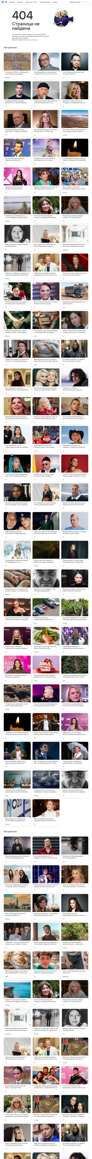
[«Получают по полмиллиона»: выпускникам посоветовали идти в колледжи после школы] (17, 784)
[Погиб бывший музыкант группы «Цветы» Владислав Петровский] (74, 152)
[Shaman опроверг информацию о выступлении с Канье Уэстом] (46, 697)
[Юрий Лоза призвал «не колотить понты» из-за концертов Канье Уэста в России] (17, 353)
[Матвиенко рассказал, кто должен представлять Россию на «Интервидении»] (17, 956)
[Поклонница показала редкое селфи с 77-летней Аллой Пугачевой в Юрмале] (74, 209)
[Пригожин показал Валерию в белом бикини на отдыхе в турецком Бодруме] (46, 238)
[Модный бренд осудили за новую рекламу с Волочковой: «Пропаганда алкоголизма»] (74, 525)
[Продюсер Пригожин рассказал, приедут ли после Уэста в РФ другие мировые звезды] (74, 496)
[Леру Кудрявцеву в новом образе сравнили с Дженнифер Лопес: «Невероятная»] (74, 927)
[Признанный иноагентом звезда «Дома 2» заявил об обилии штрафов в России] (46, 1108)
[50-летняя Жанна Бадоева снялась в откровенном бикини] (46, 209)
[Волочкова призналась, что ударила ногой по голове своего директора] (46, 993)
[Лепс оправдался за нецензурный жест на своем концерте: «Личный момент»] (46, 755)
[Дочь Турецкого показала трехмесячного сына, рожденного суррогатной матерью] (17, 381)
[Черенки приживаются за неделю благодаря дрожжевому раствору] (74, 611)
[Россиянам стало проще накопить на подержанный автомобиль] (46, 324)
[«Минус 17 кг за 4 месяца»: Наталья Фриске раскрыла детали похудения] (74, 726)
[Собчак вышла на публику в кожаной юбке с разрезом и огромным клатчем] (74, 755)
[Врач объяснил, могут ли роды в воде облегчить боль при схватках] (46, 353)
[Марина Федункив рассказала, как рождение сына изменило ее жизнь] (17, 410)
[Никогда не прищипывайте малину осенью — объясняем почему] (74, 1079)
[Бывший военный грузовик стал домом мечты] (74, 295)
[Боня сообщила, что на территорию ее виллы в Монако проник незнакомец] (17, 439)
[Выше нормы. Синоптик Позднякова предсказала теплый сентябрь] (74, 180)
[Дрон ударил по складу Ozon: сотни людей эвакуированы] (17, 812)
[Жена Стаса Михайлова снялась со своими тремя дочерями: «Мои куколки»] (17, 1022)
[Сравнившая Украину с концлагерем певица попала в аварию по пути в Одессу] (74, 640)
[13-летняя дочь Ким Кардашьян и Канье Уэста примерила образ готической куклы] (17, 468)
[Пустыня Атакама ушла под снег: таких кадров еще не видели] (74, 123)
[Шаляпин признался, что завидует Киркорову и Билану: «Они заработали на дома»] (46, 1051)
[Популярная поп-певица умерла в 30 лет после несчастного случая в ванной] (17, 726)
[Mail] (2, 2)
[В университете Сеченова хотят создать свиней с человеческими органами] (17, 582)
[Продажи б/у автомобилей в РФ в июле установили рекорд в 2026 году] (46, 956)
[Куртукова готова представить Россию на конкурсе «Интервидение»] (17, 669)
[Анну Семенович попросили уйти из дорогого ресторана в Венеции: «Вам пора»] (74, 267)
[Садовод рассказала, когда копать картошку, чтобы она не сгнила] (74, 669)
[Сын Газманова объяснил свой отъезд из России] (74, 66)
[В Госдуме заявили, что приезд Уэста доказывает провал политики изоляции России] (74, 353)
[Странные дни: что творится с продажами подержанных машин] (46, 898)
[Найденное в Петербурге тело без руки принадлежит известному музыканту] (46, 582)
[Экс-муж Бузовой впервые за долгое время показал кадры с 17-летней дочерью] (74, 410)
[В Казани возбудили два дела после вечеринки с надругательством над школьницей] (74, 993)
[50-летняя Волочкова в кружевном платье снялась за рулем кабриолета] (17, 898)
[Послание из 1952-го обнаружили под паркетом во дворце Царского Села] (17, 66)
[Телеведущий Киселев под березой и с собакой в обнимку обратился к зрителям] (17, 123)
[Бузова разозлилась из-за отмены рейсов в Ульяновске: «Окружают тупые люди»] (17, 611)
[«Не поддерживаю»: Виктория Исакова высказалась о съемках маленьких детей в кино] (74, 898)
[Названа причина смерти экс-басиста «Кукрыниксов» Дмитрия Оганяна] (74, 784)
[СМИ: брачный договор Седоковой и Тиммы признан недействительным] (17, 525)
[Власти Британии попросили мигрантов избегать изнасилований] (17, 1051)
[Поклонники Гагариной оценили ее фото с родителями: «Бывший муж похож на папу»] (46, 381)
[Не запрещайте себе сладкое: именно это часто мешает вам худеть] (46, 669)
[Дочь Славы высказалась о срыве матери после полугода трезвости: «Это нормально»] (46, 295)
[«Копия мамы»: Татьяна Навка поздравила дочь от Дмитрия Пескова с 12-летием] (74, 554)
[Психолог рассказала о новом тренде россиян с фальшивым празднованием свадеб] (17, 324)
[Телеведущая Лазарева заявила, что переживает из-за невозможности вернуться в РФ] (17, 554)
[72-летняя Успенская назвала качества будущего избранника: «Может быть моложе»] (74, 956)
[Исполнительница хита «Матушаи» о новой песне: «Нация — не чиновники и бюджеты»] (17, 870)
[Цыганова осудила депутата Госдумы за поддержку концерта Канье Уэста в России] (74, 94)
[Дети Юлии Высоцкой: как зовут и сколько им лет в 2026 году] (46, 123)
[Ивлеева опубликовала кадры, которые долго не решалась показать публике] (17, 295)
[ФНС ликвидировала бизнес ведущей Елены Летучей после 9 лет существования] (46, 812)
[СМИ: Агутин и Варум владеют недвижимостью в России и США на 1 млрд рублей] (46, 267)
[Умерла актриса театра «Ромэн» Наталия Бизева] (17, 238)
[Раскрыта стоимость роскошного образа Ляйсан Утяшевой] (74, 582)
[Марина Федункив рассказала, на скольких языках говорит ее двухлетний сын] (46, 180)
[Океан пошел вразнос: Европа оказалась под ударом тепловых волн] (17, 1137)
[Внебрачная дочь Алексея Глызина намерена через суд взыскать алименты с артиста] (46, 1022)
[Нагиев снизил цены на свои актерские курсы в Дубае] (46, 468)
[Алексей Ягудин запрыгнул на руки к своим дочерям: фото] (17, 755)
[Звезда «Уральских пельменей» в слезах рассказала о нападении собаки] (74, 324)
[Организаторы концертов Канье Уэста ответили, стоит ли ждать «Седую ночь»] (17, 496)
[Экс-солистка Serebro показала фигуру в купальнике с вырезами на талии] (17, 927)
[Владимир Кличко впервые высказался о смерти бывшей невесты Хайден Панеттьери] (17, 94)
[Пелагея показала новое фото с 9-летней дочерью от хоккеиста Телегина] (74, 1022)
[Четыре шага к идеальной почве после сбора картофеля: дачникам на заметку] (17, 697)
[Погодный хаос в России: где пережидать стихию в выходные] (46, 784)
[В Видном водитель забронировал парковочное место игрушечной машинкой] (46, 611)
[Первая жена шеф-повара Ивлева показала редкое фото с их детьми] (46, 94)
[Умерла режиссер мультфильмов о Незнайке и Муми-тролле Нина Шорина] (46, 1079)
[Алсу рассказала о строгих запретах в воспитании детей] (17, 841)
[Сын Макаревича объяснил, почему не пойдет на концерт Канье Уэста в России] (46, 870)
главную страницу (31, 40)
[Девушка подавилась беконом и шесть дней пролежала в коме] (74, 238)
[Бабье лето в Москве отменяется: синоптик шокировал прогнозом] (17, 267)
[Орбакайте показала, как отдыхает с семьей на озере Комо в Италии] (74, 439)
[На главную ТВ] (5, 2)
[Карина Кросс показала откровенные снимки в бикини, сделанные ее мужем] (17, 640)
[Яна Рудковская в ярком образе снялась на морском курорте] (46, 496)
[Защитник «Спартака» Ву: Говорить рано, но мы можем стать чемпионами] (46, 439)
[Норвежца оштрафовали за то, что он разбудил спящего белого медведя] (17, 209)
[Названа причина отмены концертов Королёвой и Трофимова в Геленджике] (17, 180)
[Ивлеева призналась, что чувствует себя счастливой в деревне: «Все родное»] (74, 870)
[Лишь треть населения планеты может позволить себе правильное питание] (46, 640)
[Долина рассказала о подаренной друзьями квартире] (74, 841)
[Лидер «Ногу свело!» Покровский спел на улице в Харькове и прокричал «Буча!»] (46, 726)
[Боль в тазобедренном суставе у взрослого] (74, 1108)
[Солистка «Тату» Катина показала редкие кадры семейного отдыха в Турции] (74, 468)
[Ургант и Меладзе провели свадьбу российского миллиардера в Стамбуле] (17, 152)
